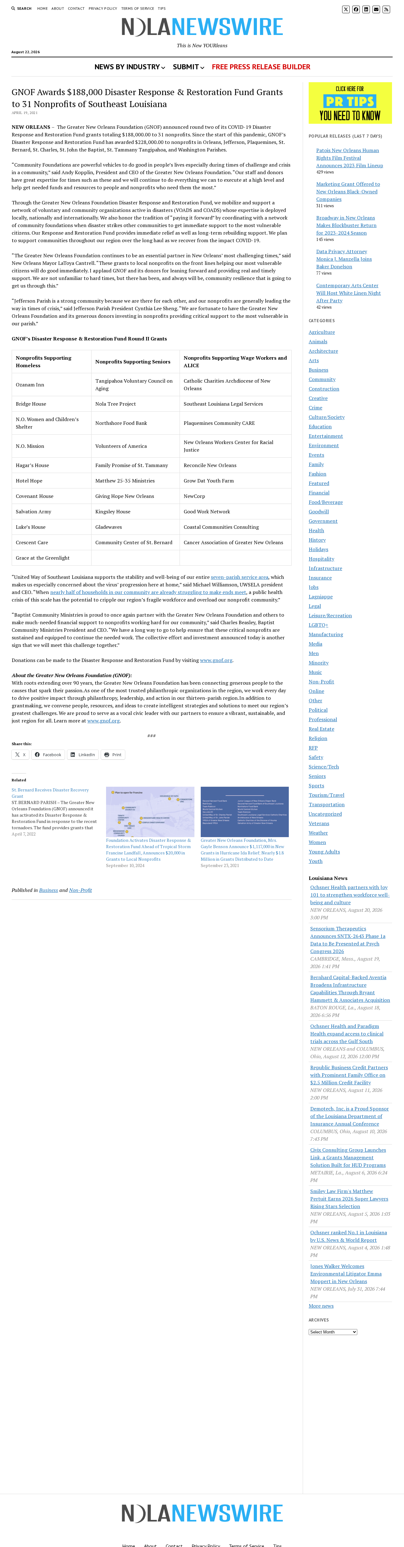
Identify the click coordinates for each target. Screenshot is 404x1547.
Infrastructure (325, 568)
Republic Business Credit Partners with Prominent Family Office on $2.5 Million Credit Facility (349, 1075)
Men (314, 653)
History (317, 539)
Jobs (313, 587)
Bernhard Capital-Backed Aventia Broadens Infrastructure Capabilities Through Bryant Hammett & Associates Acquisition (350, 988)
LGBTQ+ (318, 624)
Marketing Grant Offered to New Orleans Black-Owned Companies (348, 191)
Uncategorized (325, 813)
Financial (319, 492)
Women (317, 842)
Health (316, 530)
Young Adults (324, 851)
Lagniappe (321, 596)
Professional (323, 719)
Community (322, 379)
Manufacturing (326, 634)
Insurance (320, 577)
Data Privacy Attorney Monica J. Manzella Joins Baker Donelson (344, 259)
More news (321, 1305)
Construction (324, 388)
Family (316, 464)
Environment (324, 445)
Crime (315, 407)
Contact (76, 8)
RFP (313, 747)
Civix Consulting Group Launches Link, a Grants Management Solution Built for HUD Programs (348, 1157)
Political (318, 709)
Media (315, 643)
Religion (318, 738)
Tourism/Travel (326, 794)
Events (316, 454)
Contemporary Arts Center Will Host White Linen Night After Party (348, 293)
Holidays (318, 549)
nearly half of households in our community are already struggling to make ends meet (148, 592)
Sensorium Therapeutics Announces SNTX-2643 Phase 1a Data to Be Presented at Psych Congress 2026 (347, 940)
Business (48, 890)
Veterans (319, 823)
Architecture (323, 350)
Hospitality (321, 558)
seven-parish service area (239, 577)
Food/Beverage (326, 502)
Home (42, 8)
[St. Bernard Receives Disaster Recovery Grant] (59, 812)
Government (323, 520)
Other (315, 700)
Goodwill (319, 511)
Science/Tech (324, 766)
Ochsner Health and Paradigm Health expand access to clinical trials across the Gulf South (346, 1034)
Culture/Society (327, 417)
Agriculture (322, 331)
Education (320, 426)
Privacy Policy (103, 8)
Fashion (317, 473)
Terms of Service (137, 8)
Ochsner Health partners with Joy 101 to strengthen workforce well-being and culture (350, 895)
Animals (318, 341)
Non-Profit (80, 890)
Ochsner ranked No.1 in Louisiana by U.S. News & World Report (348, 1236)
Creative (318, 398)
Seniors (317, 776)
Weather (318, 832)
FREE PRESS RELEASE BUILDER (261, 66)
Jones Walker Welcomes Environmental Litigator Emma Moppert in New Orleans (346, 1274)
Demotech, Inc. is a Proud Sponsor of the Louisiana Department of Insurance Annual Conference (349, 1116)
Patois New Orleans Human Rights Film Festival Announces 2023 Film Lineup (349, 158)
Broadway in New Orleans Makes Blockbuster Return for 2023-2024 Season (346, 225)
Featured (319, 483)
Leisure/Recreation (330, 615)
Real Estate (321, 728)
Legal (315, 605)
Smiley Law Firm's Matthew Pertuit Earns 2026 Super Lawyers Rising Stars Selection (349, 1199)
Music (315, 672)
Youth (316, 861)
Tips (162, 8)
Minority (319, 662)
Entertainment (326, 435)
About (57, 8)
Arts (314, 360)
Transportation (327, 804)
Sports (316, 785)
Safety (316, 757)
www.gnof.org (216, 660)
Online (316, 691)
